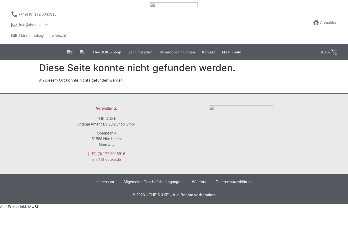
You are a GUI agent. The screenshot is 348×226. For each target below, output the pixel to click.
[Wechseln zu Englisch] (82, 52)
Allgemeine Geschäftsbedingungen (153, 182)
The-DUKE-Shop (107, 52)
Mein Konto (231, 52)
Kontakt (208, 52)
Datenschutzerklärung (234, 182)
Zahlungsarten (140, 52)
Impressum (104, 182)
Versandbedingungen (177, 52)
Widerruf (199, 182)
